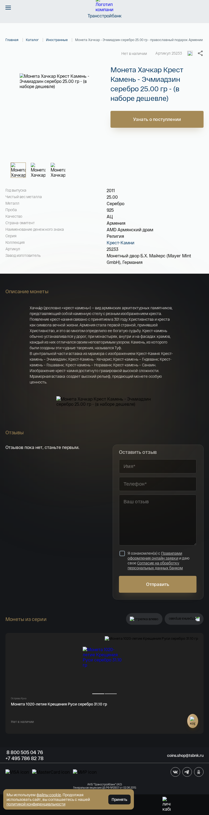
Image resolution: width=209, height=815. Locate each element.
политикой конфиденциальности (36, 804)
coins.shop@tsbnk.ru (185, 755)
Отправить (157, 584)
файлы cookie (48, 794)
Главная (12, 40)
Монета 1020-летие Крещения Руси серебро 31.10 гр (59, 704)
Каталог (32, 40)
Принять (119, 799)
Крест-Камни (120, 242)
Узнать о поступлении (157, 119)
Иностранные (57, 40)
